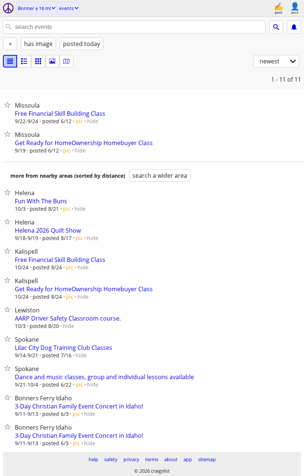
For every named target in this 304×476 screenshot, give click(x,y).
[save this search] (294, 27)
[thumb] (24, 61)
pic (79, 121)
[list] (10, 61)
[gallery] (52, 61)
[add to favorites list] (9, 104)
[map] (66, 61)
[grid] (38, 61)
